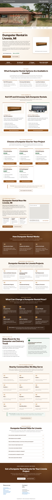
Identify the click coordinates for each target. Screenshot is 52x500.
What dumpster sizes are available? (15, 438)
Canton (36, 377)
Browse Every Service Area (26, 418)
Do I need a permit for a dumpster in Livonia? (16, 454)
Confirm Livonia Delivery (7, 226)
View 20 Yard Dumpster (42, 163)
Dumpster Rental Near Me (28, 27)
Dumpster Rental (20, 27)
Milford (36, 387)
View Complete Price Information (26, 190)
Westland (37, 406)
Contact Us (4, 493)
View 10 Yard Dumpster (10, 163)
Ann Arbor (5, 377)
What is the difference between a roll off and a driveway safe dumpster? (21, 441)
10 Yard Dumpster (7, 151)
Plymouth (21, 396)
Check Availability (15, 56)
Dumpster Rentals (5, 487)
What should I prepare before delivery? (15, 457)
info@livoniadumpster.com (26, 493)
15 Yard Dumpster (23, 151)
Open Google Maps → (46, 220)
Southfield (37, 396)
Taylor (4, 406)
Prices (40, 27)
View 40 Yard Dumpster (26, 181)
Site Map (4, 494)
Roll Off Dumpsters (6, 490)
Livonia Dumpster (15, 15)
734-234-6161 (44, 1)
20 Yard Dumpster (39, 151)
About (43, 27)
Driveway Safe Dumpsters (7, 491)
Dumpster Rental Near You (7, 488)
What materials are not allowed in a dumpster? (17, 451)
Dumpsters (35, 27)
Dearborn (5, 387)
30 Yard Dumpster (7, 169)
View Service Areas (17, 226)
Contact (47, 27)
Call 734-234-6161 (6, 56)
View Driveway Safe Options (38, 130)
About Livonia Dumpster (6, 492)
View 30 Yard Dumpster (10, 181)
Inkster (20, 387)
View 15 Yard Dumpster (26, 163)
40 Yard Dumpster (23, 169)
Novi (4, 396)
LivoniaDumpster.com (25, 492)
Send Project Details (30, 478)
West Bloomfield (22, 406)
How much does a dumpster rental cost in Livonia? (17, 435)
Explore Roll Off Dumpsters (14, 130)
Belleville (21, 377)
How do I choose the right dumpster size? (16, 444)
